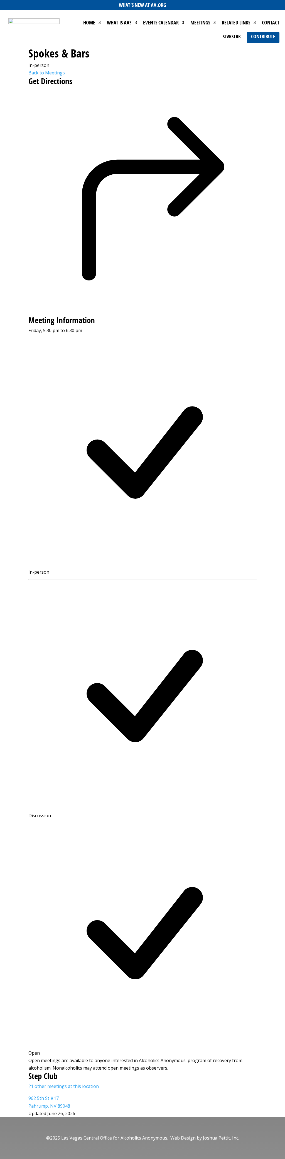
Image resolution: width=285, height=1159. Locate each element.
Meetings (200, 23)
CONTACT (270, 23)
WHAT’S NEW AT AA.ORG (142, 5)
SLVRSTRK (232, 37)
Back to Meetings (46, 73)
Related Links (236, 23)
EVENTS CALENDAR (161, 23)
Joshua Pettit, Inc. (221, 1138)
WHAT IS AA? (119, 23)
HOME (89, 23)
